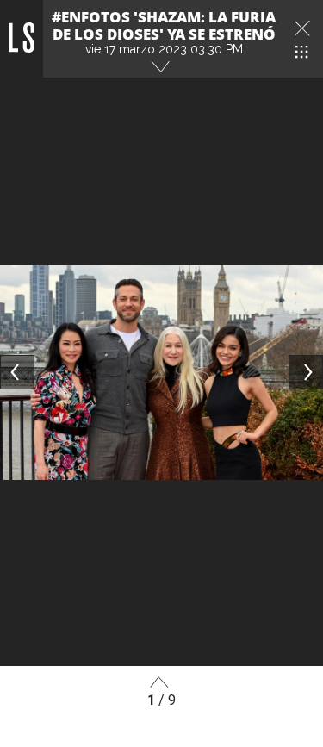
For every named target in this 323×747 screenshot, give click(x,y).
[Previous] (17, 372)
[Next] (306, 372)
